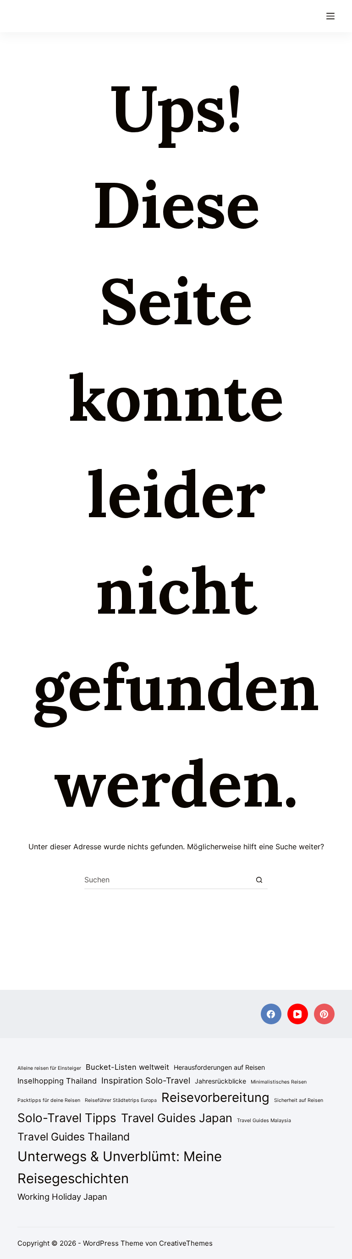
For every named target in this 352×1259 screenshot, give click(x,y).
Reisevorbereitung (215, 1097)
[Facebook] (271, 1014)
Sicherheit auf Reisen (298, 1100)
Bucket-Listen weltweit (127, 1067)
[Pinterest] (324, 1014)
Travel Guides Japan (176, 1118)
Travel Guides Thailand (73, 1136)
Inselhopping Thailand (57, 1080)
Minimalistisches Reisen (279, 1082)
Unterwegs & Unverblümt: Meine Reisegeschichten (119, 1167)
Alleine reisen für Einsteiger (49, 1068)
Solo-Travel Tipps (66, 1118)
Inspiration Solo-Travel (145, 1080)
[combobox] (167, 879)
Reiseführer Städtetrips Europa (121, 1100)
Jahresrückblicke (220, 1081)
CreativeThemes (186, 1243)
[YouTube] (297, 1014)
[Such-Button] (259, 879)
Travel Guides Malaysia (264, 1121)
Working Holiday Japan (62, 1196)
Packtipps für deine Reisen (48, 1100)
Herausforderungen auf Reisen (219, 1067)
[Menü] (330, 16)
